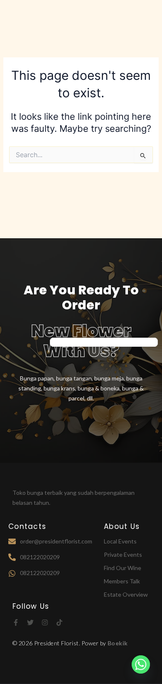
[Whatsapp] (141, 664)
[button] (145, 17)
